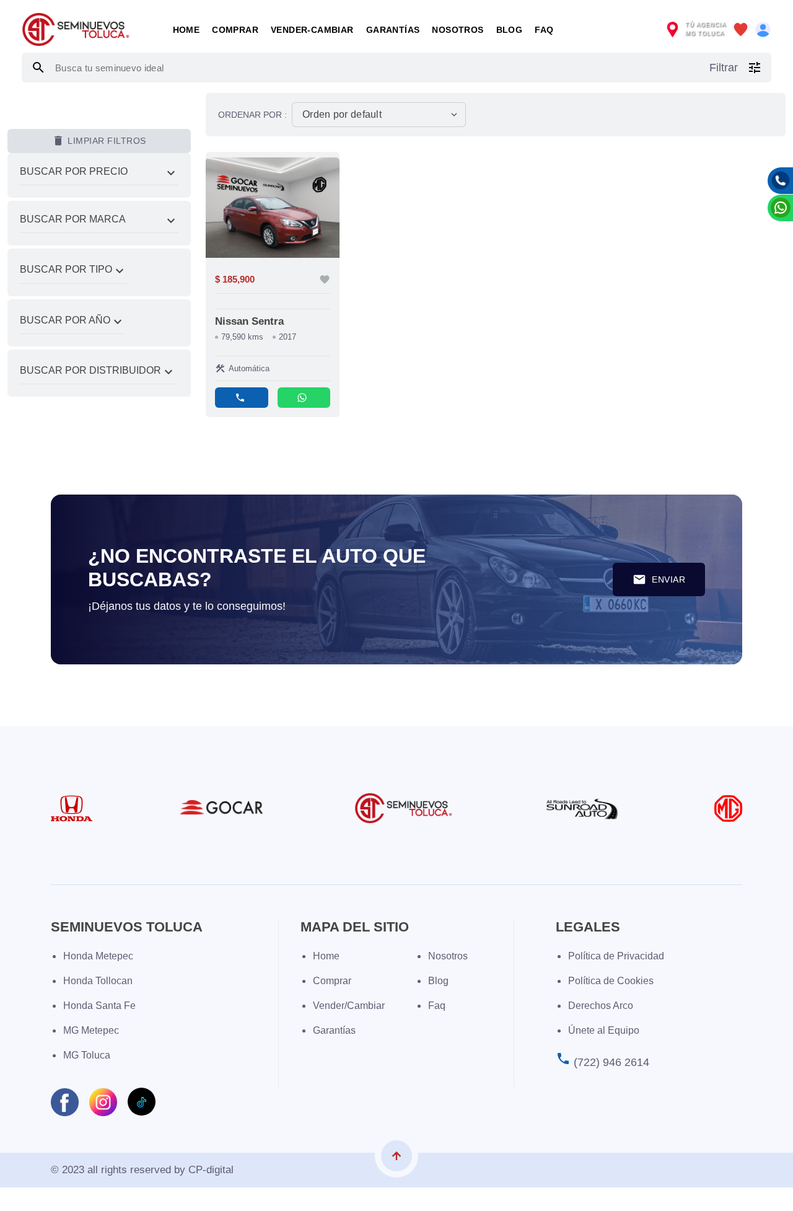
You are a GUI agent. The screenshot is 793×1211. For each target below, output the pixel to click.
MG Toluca (86, 1055)
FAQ (544, 30)
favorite (324, 279)
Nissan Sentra (249, 321)
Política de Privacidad (616, 956)
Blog (509, 30)
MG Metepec (91, 1030)
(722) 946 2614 (611, 1062)
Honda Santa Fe (99, 1005)
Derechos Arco (600, 1005)
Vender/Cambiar (349, 1005)
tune (754, 67)
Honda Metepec (98, 956)
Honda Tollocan (98, 980)
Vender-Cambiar (312, 30)
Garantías (393, 30)
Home (186, 30)
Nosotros (457, 30)
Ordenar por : (252, 115)
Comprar (235, 30)
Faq (436, 1005)
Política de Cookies (611, 980)
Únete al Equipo (603, 1030)
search (38, 67)
